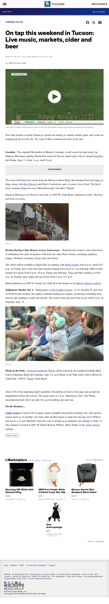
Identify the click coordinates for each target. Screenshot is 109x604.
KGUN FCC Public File (21, 576)
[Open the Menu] (4, 4)
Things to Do (14, 22)
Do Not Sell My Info (20, 574)
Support (52, 565)
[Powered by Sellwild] (100, 541)
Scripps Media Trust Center (15, 578)
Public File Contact (74, 576)
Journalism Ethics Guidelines (68, 574)
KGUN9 (13, 582)
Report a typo (12, 435)
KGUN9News (6, 582)
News (6, 565)
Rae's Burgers (30, 184)
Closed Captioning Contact (39, 578)
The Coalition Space (61, 289)
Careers (7, 576)
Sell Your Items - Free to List (39, 460)
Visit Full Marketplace (95, 460)
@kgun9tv (20, 582)
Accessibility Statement (93, 576)
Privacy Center (49, 574)
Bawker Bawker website (89, 283)
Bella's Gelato (72, 264)
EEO (96, 574)
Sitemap (7, 574)
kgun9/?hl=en (9, 582)
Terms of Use (87, 574)
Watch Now (99, 4)
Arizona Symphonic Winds (41, 370)
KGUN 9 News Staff (17, 63)
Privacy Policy (35, 574)
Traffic (21, 565)
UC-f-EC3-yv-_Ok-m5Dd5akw (17, 582)
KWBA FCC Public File (41, 576)
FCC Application (58, 576)
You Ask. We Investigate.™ (36, 565)
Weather (13, 565)
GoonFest (98, 156)
